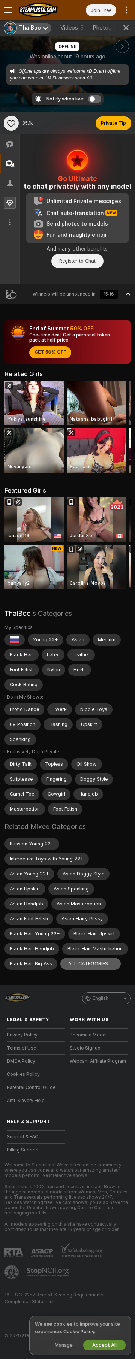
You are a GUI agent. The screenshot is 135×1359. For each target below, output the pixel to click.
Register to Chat (77, 261)
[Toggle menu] (8, 10)
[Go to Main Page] (42, 10)
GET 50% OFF (50, 352)
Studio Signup (85, 1048)
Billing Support (23, 1150)
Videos (72, 27)
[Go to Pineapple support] (12, 1272)
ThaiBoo (17, 613)
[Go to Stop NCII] (48, 1272)
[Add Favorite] (11, 123)
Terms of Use (21, 1048)
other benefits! (90, 249)
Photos (106, 27)
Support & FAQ (23, 1136)
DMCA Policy (21, 1061)
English (100, 998)
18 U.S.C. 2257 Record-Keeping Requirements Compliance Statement (54, 1298)
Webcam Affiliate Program (98, 1061)
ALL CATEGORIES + (90, 963)
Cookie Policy (78, 1331)
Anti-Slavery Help (26, 1100)
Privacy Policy (22, 1035)
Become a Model (88, 1035)
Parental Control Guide (31, 1087)
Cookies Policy (23, 1074)
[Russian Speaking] (14, 640)
